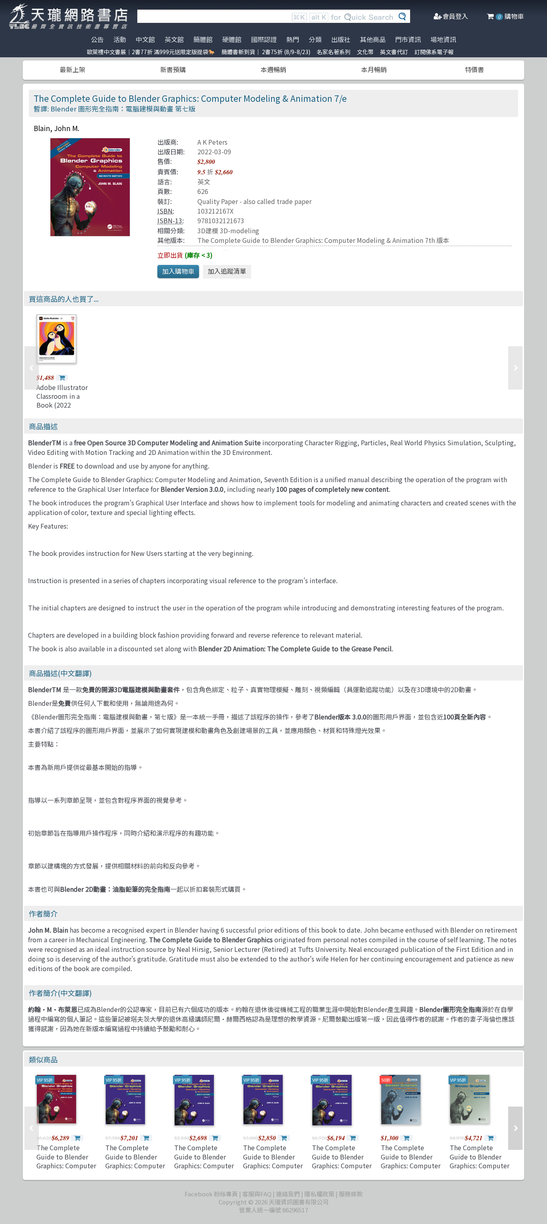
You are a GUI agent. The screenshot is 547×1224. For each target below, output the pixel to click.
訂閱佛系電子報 (434, 52)
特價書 (474, 69)
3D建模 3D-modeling (228, 230)
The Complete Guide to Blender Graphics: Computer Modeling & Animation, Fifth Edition (410, 1170)
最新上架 (72, 69)
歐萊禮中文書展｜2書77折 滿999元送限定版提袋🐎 (151, 52)
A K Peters (212, 142)
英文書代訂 (394, 52)
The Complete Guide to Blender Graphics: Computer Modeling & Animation (479, 1165)
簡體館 (203, 39)
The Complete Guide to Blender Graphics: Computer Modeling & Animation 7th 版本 (323, 240)
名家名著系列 (333, 52)
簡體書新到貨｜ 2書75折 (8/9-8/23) (265, 52)
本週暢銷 (273, 69)
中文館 (145, 39)
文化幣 (365, 52)
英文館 (174, 39)
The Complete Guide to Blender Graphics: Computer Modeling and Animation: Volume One (204, 1170)
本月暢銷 (374, 69)
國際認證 (264, 39)
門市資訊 (408, 39)
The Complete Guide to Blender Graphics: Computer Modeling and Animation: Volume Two (135, 1170)
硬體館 (231, 39)
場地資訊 (443, 39)
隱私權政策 (319, 1194)
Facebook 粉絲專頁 (211, 1194)
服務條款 (351, 1194)
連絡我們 (288, 1194)
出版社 (340, 39)
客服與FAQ (256, 1194)
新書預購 (173, 69)
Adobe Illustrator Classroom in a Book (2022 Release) (62, 400)
